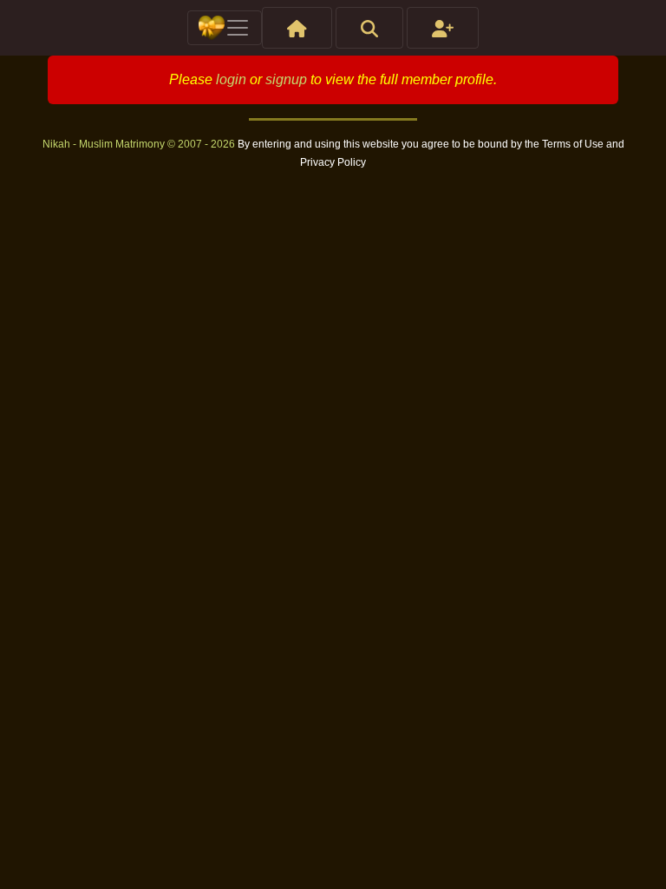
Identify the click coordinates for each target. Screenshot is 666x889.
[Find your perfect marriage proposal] (369, 27)
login (231, 79)
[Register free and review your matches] (442, 27)
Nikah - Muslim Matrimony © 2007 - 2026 (140, 144)
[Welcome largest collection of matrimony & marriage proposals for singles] (297, 27)
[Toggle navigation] (224, 27)
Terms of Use (574, 144)
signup (286, 79)
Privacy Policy (333, 162)
